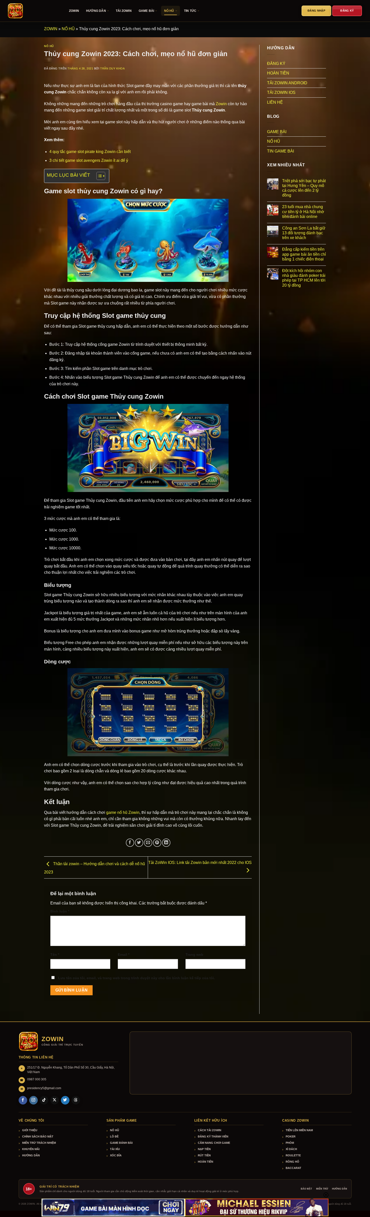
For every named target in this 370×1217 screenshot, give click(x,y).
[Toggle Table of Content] (98, 176)
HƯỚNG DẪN (96, 11)
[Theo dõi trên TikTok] (44, 1100)
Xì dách (291, 1149)
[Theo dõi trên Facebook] (23, 1100)
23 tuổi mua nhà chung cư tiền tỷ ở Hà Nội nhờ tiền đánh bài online (303, 211)
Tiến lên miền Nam (299, 1130)
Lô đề (114, 1136)
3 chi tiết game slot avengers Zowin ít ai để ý (88, 160)
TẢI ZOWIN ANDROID (287, 83)
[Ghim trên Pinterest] (157, 843)
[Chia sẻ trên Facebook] (130, 843)
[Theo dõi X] (54, 1100)
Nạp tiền (204, 1149)
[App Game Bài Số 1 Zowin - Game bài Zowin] (33, 11)
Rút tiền (204, 1155)
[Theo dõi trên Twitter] (65, 1100)
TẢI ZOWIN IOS (281, 92)
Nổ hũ (114, 1130)
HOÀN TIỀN (278, 73)
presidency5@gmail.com (44, 1088)
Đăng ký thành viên (213, 1136)
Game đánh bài (121, 1142)
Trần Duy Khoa (112, 68)
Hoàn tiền (205, 1161)
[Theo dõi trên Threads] (75, 1100)
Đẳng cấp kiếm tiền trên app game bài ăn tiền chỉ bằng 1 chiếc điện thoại (304, 254)
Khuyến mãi (31, 1149)
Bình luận (59, 911)
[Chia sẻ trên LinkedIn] (166, 843)
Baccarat (293, 1167)
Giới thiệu (29, 1130)
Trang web (194, 955)
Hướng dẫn (31, 1155)
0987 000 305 (36, 1079)
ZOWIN (74, 11)
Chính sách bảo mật (37, 1136)
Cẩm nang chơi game (214, 1142)
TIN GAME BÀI (280, 151)
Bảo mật (306, 1189)
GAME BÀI (146, 11)
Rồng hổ (292, 1161)
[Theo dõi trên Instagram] (33, 1100)
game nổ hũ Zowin (122, 812)
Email (123, 955)
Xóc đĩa (116, 1155)
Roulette (293, 1155)
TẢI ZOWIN (124, 11)
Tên (54, 955)
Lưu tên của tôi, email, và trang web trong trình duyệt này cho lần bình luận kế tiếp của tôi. (136, 978)
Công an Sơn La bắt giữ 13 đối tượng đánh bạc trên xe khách (303, 233)
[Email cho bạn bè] (148, 843)
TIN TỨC (190, 11)
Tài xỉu (115, 1149)
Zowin (221, 104)
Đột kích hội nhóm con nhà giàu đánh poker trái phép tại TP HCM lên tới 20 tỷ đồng (303, 278)
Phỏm (290, 1142)
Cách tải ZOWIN (209, 1130)
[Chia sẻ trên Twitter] (139, 843)
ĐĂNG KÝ (276, 63)
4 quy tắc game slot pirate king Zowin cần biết (90, 151)
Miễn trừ (322, 1189)
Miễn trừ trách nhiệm (39, 1142)
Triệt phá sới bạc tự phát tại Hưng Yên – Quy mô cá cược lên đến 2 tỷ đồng (304, 188)
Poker (290, 1136)
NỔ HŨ (169, 11)
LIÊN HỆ (275, 102)
